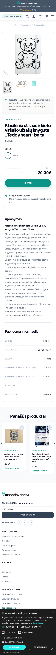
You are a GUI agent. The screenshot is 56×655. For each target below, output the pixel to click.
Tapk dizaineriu (9, 607)
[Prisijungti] (33, 16)
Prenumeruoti (28, 515)
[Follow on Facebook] (19, 522)
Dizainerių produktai (10, 598)
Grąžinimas (19, 536)
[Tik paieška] (27, 16)
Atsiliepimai (7, 572)
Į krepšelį (28, 183)
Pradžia (14, 25)
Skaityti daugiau (39, 623)
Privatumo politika (10, 545)
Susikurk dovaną (12, 16)
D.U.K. (4, 567)
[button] (46, 16)
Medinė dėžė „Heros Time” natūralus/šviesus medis (13, 456)
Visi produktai (26, 25)
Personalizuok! (12, 468)
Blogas (5, 576)
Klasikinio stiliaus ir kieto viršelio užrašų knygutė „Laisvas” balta (41, 458)
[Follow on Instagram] (25, 522)
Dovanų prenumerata (11, 554)
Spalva (8, 148)
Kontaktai (6, 581)
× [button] (53, 612)
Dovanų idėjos (39, 25)
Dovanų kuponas (9, 550)
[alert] (28, 632)
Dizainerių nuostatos (11, 603)
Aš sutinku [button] (14, 647)
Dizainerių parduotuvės (12, 594)
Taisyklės (6, 541)
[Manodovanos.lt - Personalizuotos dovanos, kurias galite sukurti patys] (28, 2)
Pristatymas (7, 536)
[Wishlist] (40, 16)
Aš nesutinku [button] (40, 647)
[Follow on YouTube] (30, 522)
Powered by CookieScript (12, 652)
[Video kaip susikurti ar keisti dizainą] (33, 83)
